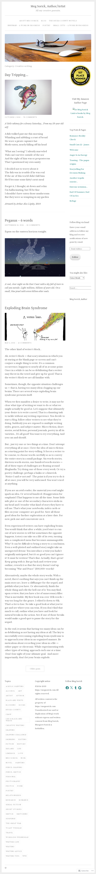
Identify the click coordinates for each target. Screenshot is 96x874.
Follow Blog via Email (79, 222)
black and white (14, 700)
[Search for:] (81, 288)
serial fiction (13, 805)
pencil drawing (14, 767)
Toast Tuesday (14, 828)
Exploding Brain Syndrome (26, 308)
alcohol (10, 691)
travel (9, 833)
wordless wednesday (17, 837)
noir (23, 758)
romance (23, 800)
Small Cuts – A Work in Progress (70, 25)
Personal (11, 777)
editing (22, 739)
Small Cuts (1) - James (79, 145)
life (19, 749)
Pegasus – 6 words (19, 220)
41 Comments (24, 343)
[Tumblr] (76, 688)
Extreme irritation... (79, 187)
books (22, 705)
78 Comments (30, 117)
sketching (22, 814)
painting (20, 763)
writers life (12, 842)
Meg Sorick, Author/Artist (48, 6)
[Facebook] (67, 688)
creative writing (15, 725)
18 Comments (33, 225)
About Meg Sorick (28, 21)
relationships (13, 795)
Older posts (35, 669)
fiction (10, 744)
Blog (43, 21)
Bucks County (13, 710)
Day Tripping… (16, 75)
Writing (10, 847)
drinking (10, 739)
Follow (75, 257)
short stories (14, 809)
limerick (10, 753)
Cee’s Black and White (14, 720)
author (20, 696)
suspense (11, 819)
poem (20, 786)
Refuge (73, 201)
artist (9, 696)
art (20, 691)
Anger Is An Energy (78, 155)
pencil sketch (13, 772)
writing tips (12, 856)
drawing (10, 730)
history (21, 744)
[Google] (80, 688)
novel (9, 763)
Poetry (46, 25)
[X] (71, 688)
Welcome (74, 150)
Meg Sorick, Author (78, 299)
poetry (9, 791)
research (11, 800)
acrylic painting (15, 686)
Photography (13, 781)
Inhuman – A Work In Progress (24, 25)
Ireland (10, 749)
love (20, 753)
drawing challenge (16, 735)
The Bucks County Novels (63, 21)
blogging (11, 705)
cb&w (8, 714)
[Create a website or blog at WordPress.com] (5, 868)
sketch (9, 814)
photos (10, 786)
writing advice (14, 851)
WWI (24, 856)
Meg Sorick (12, 758)
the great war (13, 823)
